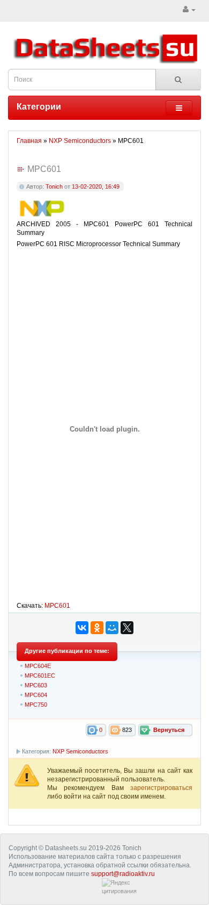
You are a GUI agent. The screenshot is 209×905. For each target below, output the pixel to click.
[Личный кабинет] (189, 9)
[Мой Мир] (112, 627)
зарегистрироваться (161, 788)
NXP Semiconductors (80, 751)
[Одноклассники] (97, 627)
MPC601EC (40, 675)
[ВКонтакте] (82, 627)
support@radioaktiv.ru (123, 874)
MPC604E (38, 666)
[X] (127, 627)
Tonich (54, 186)
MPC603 (36, 685)
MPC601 (57, 605)
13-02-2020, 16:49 (96, 186)
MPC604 (36, 695)
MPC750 (36, 704)
